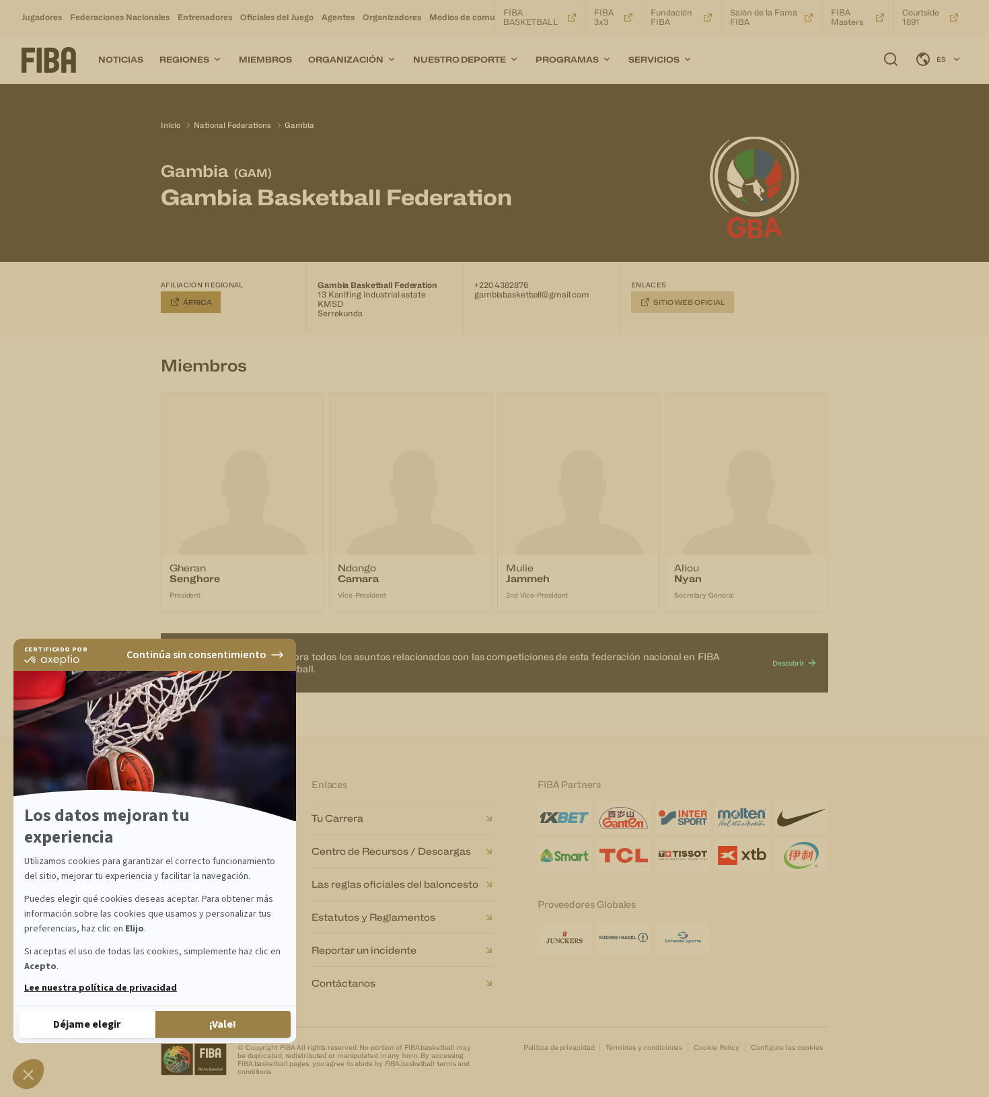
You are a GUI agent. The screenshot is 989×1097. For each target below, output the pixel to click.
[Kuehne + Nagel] (624, 937)
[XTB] (742, 855)
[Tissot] (683, 855)
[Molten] (742, 818)
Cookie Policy (716, 1047)
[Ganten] (624, 818)
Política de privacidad (559, 1047)
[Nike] (801, 818)
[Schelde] (683, 937)
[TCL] (624, 855)
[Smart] (564, 855)
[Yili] (801, 855)
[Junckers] (564, 937)
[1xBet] (564, 818)
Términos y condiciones (644, 1047)
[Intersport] (683, 818)
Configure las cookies (787, 1047)
